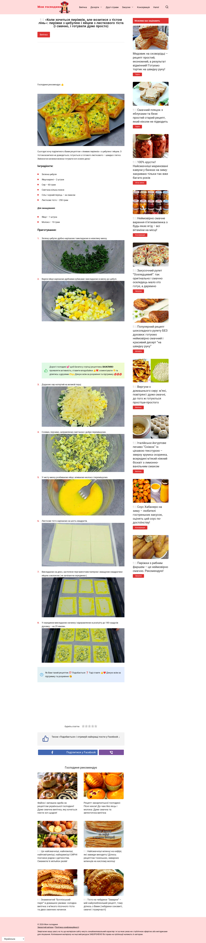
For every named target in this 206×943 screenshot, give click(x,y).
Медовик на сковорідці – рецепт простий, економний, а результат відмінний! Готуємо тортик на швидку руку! (150, 61)
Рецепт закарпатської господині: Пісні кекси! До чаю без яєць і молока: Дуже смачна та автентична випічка (102, 808)
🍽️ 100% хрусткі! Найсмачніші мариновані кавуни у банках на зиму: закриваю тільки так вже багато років (150, 169)
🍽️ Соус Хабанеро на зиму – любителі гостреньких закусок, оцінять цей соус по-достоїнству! (148, 514)
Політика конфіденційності (67, 927)
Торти (137, 74)
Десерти (94, 7)
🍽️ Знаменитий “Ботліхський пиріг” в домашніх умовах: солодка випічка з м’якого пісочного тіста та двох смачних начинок (56, 904)
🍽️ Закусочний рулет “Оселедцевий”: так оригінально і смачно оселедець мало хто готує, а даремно (147, 278)
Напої (156, 7)
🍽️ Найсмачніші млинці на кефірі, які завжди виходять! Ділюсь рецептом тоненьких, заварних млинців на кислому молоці (103, 856)
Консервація (143, 7)
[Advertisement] (80, 63)
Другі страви (112, 7)
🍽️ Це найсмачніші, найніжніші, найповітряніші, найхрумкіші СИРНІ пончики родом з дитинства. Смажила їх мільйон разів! (57, 856)
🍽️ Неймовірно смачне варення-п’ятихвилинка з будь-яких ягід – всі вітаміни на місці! (150, 224)
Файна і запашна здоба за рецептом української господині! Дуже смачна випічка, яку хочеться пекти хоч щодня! (57, 808)
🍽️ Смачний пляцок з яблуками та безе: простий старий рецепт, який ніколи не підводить (150, 115)
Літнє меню (139, 183)
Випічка (83, 7)
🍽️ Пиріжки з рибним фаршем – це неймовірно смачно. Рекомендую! (150, 567)
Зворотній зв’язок (45, 927)
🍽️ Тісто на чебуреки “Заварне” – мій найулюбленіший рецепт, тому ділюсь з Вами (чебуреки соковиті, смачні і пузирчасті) (103, 904)
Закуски (126, 7)
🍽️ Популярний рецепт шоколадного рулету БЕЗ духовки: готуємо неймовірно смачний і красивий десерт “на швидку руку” (150, 336)
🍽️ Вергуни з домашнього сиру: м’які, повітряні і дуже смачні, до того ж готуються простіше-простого (150, 394)
